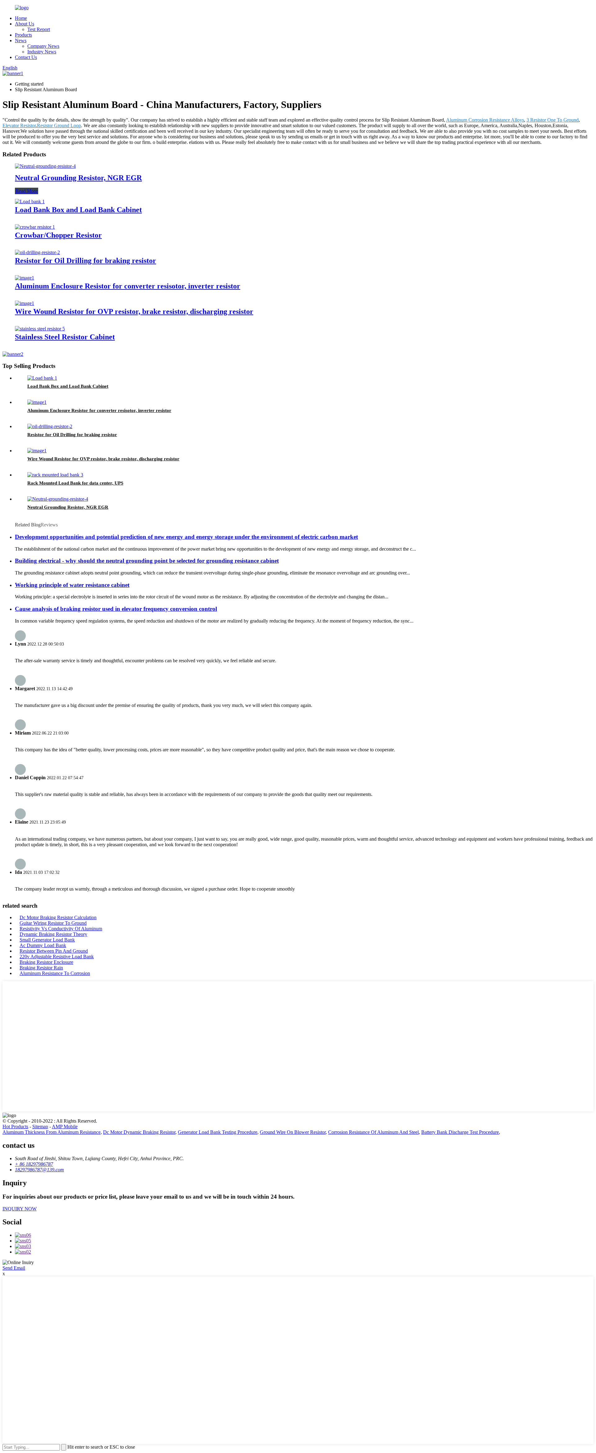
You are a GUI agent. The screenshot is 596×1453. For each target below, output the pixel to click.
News (20, 40)
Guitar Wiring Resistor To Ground (53, 923)
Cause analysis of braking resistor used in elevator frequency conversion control (116, 609)
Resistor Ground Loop (59, 125)
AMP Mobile (65, 1126)
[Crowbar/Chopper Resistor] (35, 227)
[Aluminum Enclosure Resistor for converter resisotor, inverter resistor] (24, 277)
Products (23, 35)
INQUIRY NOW (19, 1208)
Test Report (38, 29)
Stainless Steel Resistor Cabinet (65, 337)
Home (21, 18)
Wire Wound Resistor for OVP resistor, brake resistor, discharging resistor (134, 311)
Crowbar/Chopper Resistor (58, 235)
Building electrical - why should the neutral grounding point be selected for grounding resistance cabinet (147, 560)
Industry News (41, 51)
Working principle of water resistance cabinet (72, 585)
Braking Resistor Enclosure (46, 962)
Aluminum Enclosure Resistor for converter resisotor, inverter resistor (127, 286)
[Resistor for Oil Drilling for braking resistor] (37, 252)
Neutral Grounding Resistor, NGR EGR (78, 178)
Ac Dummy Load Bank (43, 945)
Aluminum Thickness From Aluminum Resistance (51, 1132)
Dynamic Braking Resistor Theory (53, 934)
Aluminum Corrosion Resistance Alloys (485, 120)
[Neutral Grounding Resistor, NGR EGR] (45, 166)
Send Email (13, 1268)
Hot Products (15, 1126)
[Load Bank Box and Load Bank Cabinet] (30, 201)
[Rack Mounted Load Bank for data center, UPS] (55, 474)
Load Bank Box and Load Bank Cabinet (78, 210)
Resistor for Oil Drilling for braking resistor (85, 261)
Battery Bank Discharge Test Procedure (460, 1132)
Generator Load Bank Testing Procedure (217, 1132)
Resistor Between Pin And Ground (54, 951)
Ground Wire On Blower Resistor (293, 1132)
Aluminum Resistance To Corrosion (55, 973)
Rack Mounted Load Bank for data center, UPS (75, 483)
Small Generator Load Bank (47, 939)
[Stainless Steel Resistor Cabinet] (40, 328)
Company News (43, 46)
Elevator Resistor (19, 125)
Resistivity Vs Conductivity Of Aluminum (61, 928)
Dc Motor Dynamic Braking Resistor (139, 1132)
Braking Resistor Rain (41, 967)
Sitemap (40, 1126)
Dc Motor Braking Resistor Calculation (58, 917)
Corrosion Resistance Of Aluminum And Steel (373, 1132)
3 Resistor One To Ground (552, 120)
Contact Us (26, 57)
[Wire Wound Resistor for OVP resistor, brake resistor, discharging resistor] (24, 303)
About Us (24, 23)
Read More (27, 191)
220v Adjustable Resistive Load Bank (57, 956)
